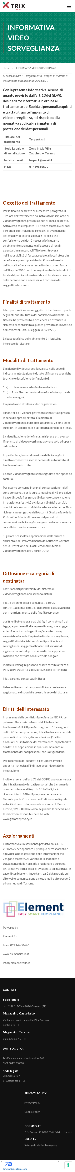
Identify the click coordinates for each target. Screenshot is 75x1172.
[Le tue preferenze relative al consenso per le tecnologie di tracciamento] (68, 1165)
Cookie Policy (32, 1111)
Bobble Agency (49, 1145)
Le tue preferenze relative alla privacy (33, 1164)
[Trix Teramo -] (14, 7)
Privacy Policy (32, 1102)
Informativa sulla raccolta (15, 1169)
